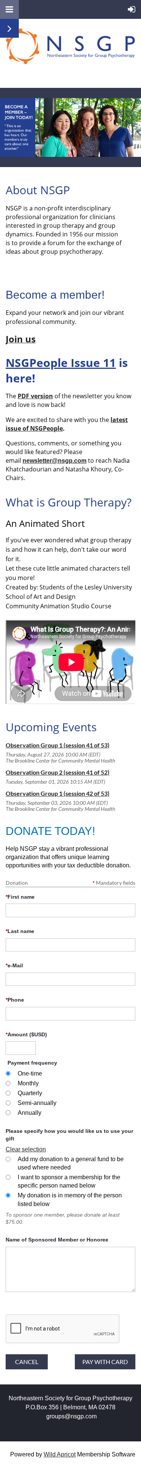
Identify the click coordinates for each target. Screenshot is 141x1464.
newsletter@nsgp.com (54, 460)
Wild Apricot (60, 1454)
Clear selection (26, 1149)
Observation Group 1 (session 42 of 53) (57, 793)
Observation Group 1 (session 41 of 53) (57, 745)
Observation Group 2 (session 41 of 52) (57, 772)
